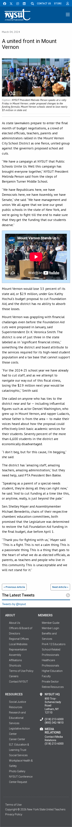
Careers (13, 676)
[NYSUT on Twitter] (10, 3)
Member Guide (50, 622)
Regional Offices (19, 638)
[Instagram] (16, 3)
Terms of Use (13, 804)
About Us (14, 622)
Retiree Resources (53, 686)
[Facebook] (3, 3)
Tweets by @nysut (14, 604)
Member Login (50, 628)
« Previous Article (14, 586)
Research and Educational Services (17, 718)
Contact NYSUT (18, 681)
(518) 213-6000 (54, 719)
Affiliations (15, 660)
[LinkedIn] (23, 3)
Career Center (17, 739)
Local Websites (18, 644)
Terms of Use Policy (21, 670)
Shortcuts (15, 665)
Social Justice (17, 701)
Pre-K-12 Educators (53, 644)
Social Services (18, 755)
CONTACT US (44, 3)
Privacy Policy (13, 814)
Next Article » (60, 586)
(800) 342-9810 (54, 722)
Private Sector (50, 681)
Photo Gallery (17, 771)
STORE (58, 3)
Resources (15, 707)
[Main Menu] (68, 14)
